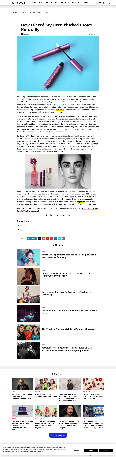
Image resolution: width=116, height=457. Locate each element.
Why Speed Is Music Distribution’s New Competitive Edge (69, 312)
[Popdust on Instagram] (103, 2)
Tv (47, 3)
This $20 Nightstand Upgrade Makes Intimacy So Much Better (93, 396)
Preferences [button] (40, 451)
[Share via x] (39, 238)
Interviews (65, 3)
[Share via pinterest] (47, 238)
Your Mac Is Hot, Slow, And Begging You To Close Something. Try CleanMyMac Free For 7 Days (22, 425)
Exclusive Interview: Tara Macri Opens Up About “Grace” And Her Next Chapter (69, 424)
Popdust (14, 12)
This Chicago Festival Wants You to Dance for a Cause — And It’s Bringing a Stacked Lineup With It (93, 424)
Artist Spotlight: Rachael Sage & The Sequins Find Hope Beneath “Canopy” (69, 256)
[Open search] (109, 2)
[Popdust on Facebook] (94, 2)
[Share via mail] (63, 238)
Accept (106, 450)
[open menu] (4, 2)
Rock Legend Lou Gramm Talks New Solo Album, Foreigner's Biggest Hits (22, 396)
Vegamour (60, 110)
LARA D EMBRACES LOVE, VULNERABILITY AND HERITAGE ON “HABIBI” (68, 274)
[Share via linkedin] (55, 238)
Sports (85, 3)
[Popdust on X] (97, 2)
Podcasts (75, 3)
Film (40, 3)
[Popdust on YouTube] (100, 2)
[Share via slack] (59, 238)
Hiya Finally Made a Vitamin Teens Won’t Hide (46, 395)
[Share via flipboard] (51, 238)
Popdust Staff (27, 34)
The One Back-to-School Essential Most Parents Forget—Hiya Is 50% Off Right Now (45, 424)
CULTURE (54, 3)
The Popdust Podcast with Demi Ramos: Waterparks (69, 329)
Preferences (76, 450)
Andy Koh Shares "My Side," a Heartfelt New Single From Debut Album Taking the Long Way (69, 397)
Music (34, 3)
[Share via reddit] (43, 238)
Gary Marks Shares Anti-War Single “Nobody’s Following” (66, 293)
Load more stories (58, 435)
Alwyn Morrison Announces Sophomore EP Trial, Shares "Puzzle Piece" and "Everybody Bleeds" (68, 349)
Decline (91, 450)
